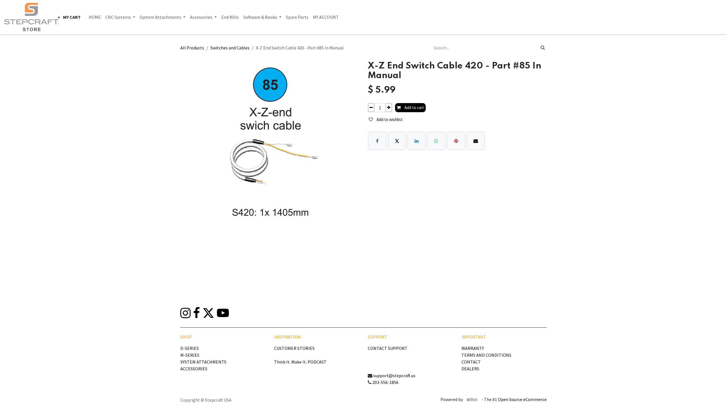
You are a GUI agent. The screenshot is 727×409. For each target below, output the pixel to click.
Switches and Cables (230, 48)
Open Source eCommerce (522, 399)
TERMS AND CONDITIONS (486, 355)
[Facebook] (377, 140)
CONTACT (471, 362)
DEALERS (470, 369)
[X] (397, 140)
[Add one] (388, 107)
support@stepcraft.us (394, 375)
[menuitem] (94, 17)
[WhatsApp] (436, 140)
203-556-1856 (385, 382)
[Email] (475, 140)
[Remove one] (371, 107)
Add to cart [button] (414, 107)
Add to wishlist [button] (389, 119)
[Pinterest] (456, 140)
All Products (192, 48)
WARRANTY (472, 348)
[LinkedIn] (416, 140)
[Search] (543, 48)
